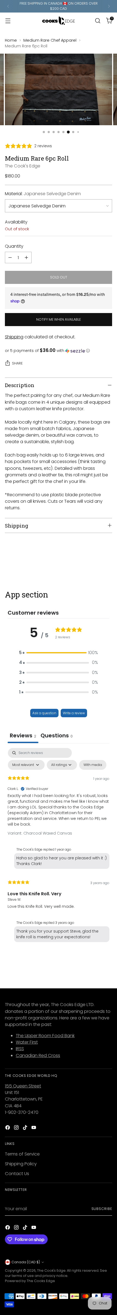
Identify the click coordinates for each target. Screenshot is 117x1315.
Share (17, 363)
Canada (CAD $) (25, 1262)
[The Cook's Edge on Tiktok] (25, 1128)
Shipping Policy (21, 1164)
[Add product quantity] (26, 257)
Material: (43, 194)
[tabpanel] (58, 846)
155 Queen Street (23, 1086)
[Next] (109, 6)
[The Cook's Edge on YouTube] (34, 1128)
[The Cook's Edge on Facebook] (8, 1128)
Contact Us (17, 1173)
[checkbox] (92, 765)
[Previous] (8, 6)
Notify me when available (58, 319)
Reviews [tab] (23, 735)
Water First (27, 1042)
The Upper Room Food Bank (45, 1035)
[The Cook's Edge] (58, 21)
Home (11, 40)
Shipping (14, 337)
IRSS (20, 1049)
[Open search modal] (97, 20)
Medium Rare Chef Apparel (49, 40)
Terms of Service (22, 1154)
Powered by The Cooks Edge (30, 1281)
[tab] (56, 736)
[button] (58, 351)
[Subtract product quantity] (10, 257)
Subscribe (101, 1208)
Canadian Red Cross (38, 1055)
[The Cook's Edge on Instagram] (17, 1128)
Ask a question (44, 713)
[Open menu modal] (7, 20)
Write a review (74, 713)
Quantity (14, 246)
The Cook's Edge (22, 166)
